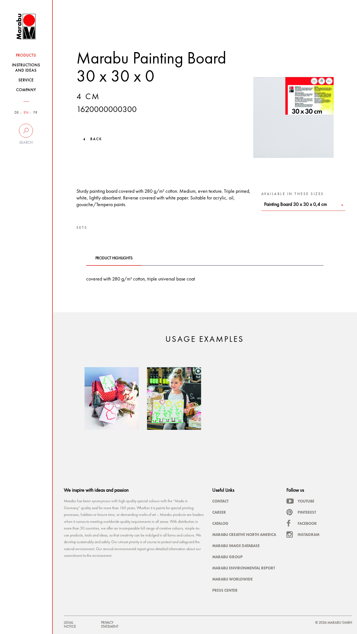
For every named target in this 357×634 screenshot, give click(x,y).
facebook (307, 523)
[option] (111, 398)
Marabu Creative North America (244, 534)
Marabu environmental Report (243, 567)
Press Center (225, 590)
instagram (308, 535)
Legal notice (70, 624)
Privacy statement (110, 624)
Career (219, 512)
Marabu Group (227, 556)
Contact (220, 501)
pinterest (307, 512)
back (96, 139)
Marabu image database (236, 545)
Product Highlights (113, 258)
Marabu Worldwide (232, 579)
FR (35, 112)
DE (17, 112)
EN (26, 112)
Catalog (220, 523)
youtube (306, 501)
